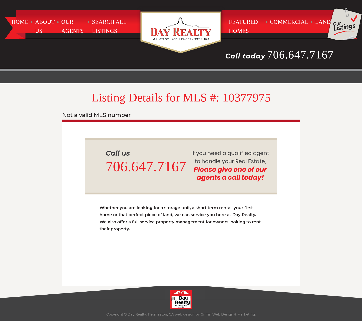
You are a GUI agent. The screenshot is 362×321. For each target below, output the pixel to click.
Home (20, 22)
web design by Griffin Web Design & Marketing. (215, 314)
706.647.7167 (300, 54)
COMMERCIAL (289, 22)
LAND (323, 22)
